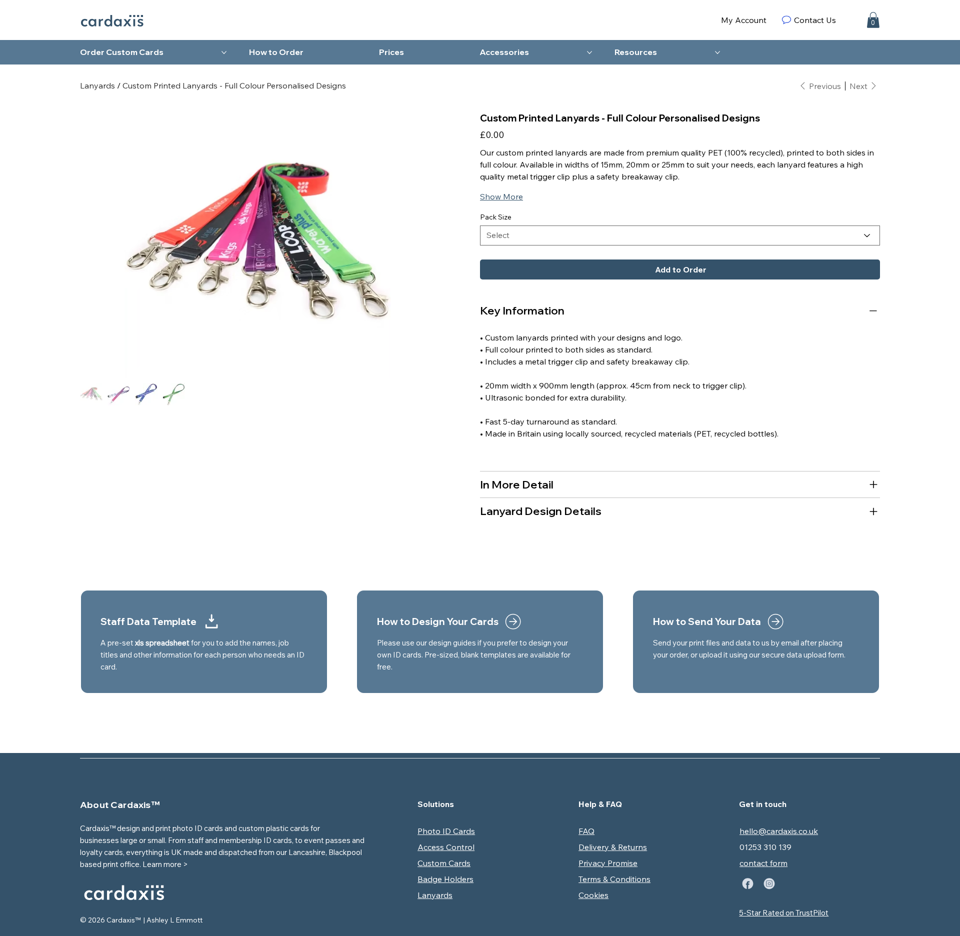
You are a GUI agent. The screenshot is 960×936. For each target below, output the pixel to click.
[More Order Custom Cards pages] (224, 52)
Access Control (446, 847)
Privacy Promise (608, 863)
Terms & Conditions (614, 879)
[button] (873, 20)
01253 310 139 (766, 847)
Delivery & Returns (612, 847)
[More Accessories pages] (589, 52)
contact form (764, 863)
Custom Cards (444, 863)
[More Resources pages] (717, 52)
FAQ (586, 831)
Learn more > (165, 864)
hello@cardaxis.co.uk (779, 831)
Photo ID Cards (446, 831)
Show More (501, 197)
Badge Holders (446, 879)
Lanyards (435, 895)
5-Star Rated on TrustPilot (783, 913)
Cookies (593, 895)
